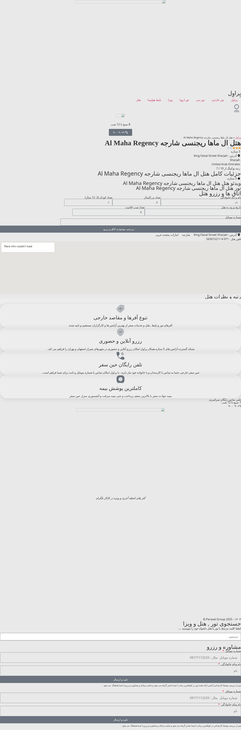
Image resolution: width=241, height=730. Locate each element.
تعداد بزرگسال (152, 197)
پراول (234, 100)
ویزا (170, 100)
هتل (138, 100)
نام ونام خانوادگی (230, 664)
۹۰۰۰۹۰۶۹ (234, 406)
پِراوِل (234, 93)
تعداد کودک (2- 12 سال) (98, 197)
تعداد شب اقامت (135, 207)
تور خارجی (218, 100)
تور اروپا (184, 100)
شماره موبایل (233, 217)
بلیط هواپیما (154, 100)
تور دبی (200, 100)
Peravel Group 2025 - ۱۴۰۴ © (222, 619)
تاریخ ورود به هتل (231, 207)
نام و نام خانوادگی (230, 197)
